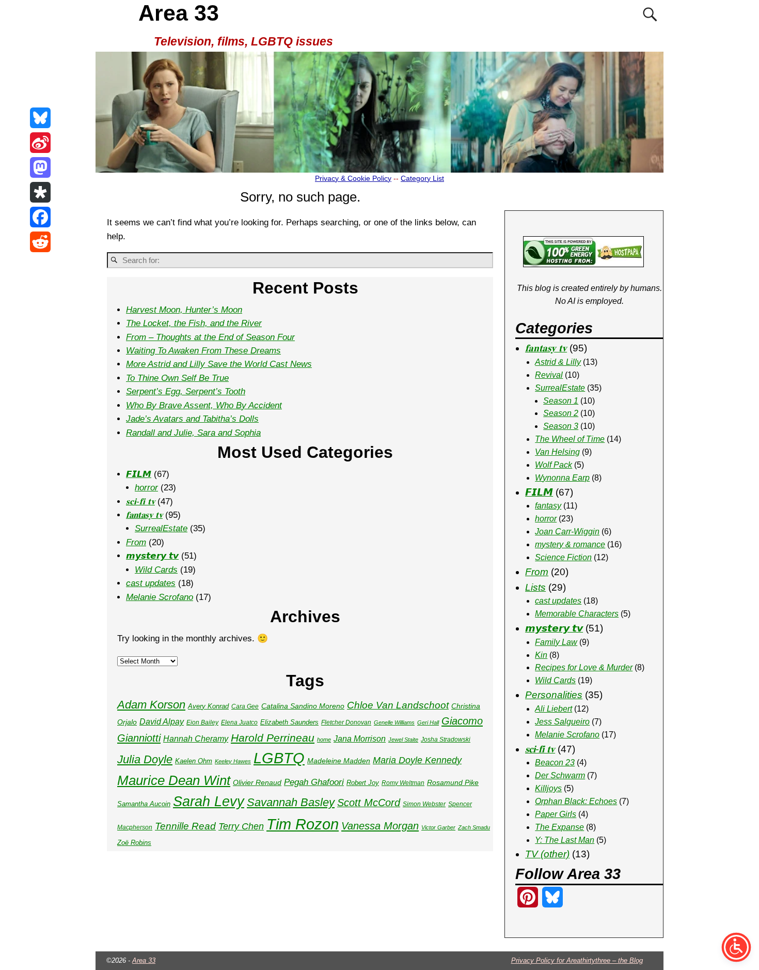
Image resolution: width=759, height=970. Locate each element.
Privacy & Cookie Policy (353, 178)
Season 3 (560, 426)
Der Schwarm (560, 775)
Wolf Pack (553, 464)
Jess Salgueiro (562, 721)
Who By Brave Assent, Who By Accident (204, 405)
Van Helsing (557, 452)
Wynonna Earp (562, 477)
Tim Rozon (302, 824)
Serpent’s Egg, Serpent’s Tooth (185, 391)
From (136, 542)
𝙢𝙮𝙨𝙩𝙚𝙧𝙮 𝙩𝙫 (152, 556)
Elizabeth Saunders (289, 722)
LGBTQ (279, 758)
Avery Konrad (208, 706)
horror (146, 487)
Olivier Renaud (257, 782)
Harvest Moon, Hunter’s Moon (184, 310)
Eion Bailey (202, 722)
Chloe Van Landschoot (398, 705)
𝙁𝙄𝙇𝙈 (138, 474)
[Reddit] (40, 241)
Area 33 (178, 13)
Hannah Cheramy (195, 738)
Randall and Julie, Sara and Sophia (193, 433)
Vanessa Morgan (380, 826)
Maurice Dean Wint (173, 780)
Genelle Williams (394, 722)
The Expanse (559, 827)
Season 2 (560, 413)
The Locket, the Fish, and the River (194, 323)
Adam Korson (151, 704)
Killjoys (548, 788)
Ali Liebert (553, 708)
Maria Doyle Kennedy (417, 760)
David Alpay (161, 721)
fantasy (548, 505)
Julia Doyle (144, 759)
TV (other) (547, 854)
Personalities (553, 694)
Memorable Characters (577, 613)
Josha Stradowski (445, 739)
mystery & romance (570, 544)
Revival (549, 375)
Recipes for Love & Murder (583, 667)
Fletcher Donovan (346, 722)
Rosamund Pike (453, 782)
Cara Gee (245, 706)
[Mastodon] (40, 167)
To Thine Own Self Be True (177, 378)
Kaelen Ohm (193, 761)
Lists (535, 587)
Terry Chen (241, 826)
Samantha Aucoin (143, 804)
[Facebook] (40, 217)
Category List (422, 178)
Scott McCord (368, 802)
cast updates (151, 583)
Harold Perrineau (272, 738)
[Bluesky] (40, 117)
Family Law (556, 642)
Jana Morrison (360, 738)
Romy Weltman (403, 783)
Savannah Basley (291, 802)
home (324, 739)
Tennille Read (185, 826)
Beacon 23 (555, 762)
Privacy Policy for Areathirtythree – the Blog (577, 960)
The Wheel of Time (570, 439)
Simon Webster (424, 804)
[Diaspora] (40, 192)
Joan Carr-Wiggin (567, 531)
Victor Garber (438, 827)
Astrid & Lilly (558, 362)
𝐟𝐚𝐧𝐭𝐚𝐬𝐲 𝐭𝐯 (144, 515)
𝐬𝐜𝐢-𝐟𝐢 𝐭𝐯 (140, 501)
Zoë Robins (134, 842)
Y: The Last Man (564, 840)
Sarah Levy (208, 801)
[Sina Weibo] (40, 142)
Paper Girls (555, 814)
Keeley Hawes (233, 761)
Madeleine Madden (338, 761)
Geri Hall (428, 722)
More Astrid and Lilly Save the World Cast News (219, 364)
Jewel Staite (403, 739)
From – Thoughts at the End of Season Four (210, 337)
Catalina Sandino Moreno (302, 706)
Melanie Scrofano (159, 597)
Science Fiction (563, 557)
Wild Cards (156, 570)
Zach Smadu (474, 827)
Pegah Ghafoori (314, 782)
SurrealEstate (161, 528)
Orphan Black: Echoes (576, 801)
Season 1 (560, 400)
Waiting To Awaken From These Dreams (203, 351)
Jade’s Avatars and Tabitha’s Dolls (192, 419)
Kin (541, 655)
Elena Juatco (239, 722)
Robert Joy (362, 783)
